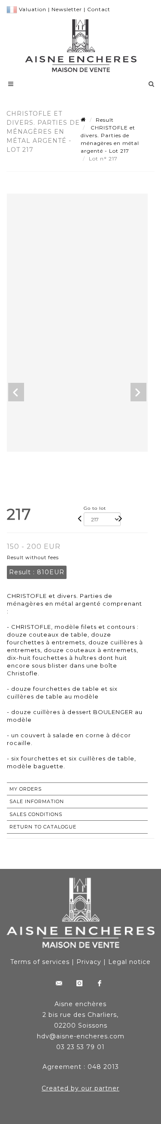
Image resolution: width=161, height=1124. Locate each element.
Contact (98, 9)
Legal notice (129, 962)
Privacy (88, 962)
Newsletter (67, 9)
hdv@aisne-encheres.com (81, 1036)
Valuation (32, 9)
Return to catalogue (42, 827)
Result (105, 120)
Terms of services (40, 962)
